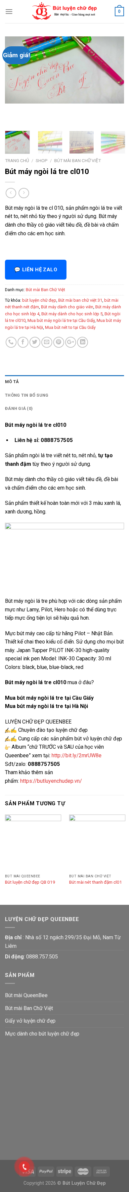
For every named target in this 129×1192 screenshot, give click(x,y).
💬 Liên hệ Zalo (35, 270)
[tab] (64, 381)
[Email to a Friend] (46, 342)
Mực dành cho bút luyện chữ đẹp (42, 1034)
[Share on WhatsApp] (11, 342)
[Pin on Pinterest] (58, 342)
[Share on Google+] (70, 342)
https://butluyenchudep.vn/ (51, 781)
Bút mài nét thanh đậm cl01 (95, 882)
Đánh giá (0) (19, 408)
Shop (42, 160)
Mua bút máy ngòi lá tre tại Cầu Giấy (61, 320)
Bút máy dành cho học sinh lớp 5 (72, 313)
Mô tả (12, 381)
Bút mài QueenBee (26, 995)
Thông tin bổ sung (26, 395)
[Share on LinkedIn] (82, 342)
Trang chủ (17, 160)
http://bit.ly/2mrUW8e (77, 755)
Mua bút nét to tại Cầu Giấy (70, 327)
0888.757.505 (42, 956)
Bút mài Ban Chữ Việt (77, 160)
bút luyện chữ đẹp (39, 300)
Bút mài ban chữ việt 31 (80, 300)
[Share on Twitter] (34, 342)
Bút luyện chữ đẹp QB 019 (30, 882)
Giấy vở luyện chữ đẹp (30, 1021)
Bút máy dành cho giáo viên (67, 306)
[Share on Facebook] (23, 342)
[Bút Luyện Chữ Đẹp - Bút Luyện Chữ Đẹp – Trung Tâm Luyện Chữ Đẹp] (64, 11)
